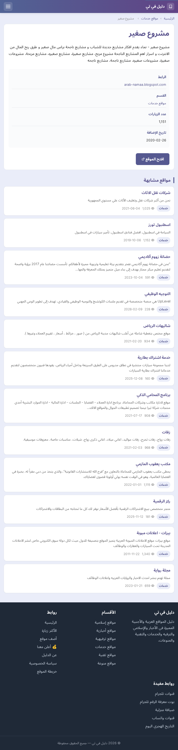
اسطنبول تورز (159, 224)
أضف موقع (48, 638)
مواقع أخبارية (106, 630)
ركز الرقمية (161, 501)
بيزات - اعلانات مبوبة (153, 533)
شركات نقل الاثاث (156, 192)
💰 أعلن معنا (47, 646)
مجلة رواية (162, 570)
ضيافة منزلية (164, 709)
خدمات (163, 208)
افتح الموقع (154, 159)
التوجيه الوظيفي (157, 293)
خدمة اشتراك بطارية (154, 357)
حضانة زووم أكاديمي (154, 256)
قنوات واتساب (163, 717)
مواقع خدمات (149, 18)
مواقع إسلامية (105, 622)
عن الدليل (49, 654)
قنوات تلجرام (164, 693)
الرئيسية (169, 18)
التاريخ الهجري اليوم (160, 726)
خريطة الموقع (47, 671)
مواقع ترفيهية (105, 638)
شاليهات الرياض (156, 325)
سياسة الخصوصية (43, 663)
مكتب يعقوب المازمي (153, 463)
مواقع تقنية (107, 654)
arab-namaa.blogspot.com (145, 84)
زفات (166, 432)
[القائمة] (8, 6)
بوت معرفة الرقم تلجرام (157, 701)
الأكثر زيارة (49, 630)
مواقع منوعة (107, 663)
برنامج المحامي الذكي (153, 394)
